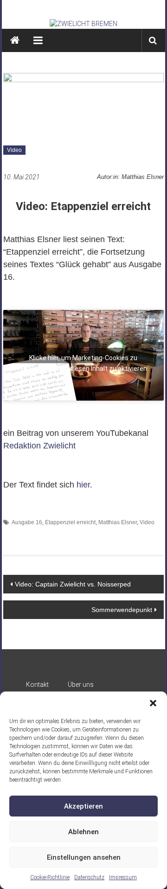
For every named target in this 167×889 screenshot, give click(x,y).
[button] (153, 703)
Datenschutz (89, 877)
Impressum (123, 877)
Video (14, 150)
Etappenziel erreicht (70, 522)
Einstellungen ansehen (84, 857)
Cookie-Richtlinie (50, 877)
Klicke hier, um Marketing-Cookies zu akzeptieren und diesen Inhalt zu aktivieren (83, 358)
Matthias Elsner (117, 522)
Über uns (81, 684)
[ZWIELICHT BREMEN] (84, 24)
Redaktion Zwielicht (39, 445)
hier (83, 484)
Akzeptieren (83, 806)
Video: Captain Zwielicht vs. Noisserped (73, 584)
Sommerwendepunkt (121, 609)
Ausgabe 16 (27, 522)
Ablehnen (83, 832)
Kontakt (37, 684)
